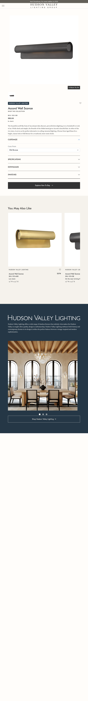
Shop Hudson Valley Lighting (43, 419)
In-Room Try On (74, 87)
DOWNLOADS (13, 167)
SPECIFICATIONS (14, 159)
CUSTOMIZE (12, 140)
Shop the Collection (16, 111)
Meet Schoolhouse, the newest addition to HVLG (44, 1)
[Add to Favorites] (60, 269)
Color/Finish (12, 146)
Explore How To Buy (43, 185)
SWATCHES (12, 175)
